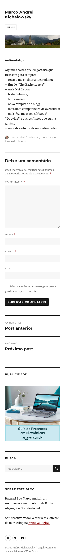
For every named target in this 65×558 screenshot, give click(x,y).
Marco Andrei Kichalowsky (19, 14)
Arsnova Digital (39, 523)
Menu (11, 27)
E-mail (10, 251)
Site (8, 268)
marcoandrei (17, 137)
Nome (10, 234)
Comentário (15, 182)
